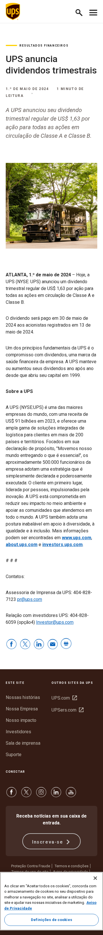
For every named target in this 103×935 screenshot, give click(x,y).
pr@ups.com (29, 599)
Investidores (18, 731)
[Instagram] (41, 795)
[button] (81, 11)
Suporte (13, 754)
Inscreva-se (48, 842)
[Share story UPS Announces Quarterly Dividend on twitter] (25, 644)
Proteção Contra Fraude (30, 866)
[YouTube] (71, 795)
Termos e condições (71, 866)
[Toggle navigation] (93, 11)
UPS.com (64, 698)
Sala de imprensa (23, 743)
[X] (26, 795)
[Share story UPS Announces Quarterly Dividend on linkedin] (39, 644)
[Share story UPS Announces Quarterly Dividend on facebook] (11, 644)
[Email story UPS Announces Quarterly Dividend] (52, 644)
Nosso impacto (21, 720)
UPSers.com (68, 710)
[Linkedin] (56, 795)
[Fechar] (95, 878)
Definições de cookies (51, 920)
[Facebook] (11, 795)
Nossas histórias (23, 697)
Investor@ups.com (55, 622)
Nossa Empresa (22, 709)
